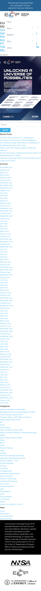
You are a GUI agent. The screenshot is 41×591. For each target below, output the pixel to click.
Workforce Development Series (12, 456)
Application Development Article (12, 458)
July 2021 (3, 249)
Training (3, 453)
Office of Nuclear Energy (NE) (11, 430)
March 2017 (4, 382)
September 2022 (6, 216)
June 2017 (4, 375)
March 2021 (4, 259)
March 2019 (4, 321)
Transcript (4, 468)
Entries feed (4, 514)
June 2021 (4, 252)
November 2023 (6, 185)
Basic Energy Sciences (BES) (11, 438)
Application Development (10, 474)
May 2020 (4, 285)
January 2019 (5, 326)
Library (9, 48)
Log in (2, 511)
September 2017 (6, 367)
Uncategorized (5, 471)
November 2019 (6, 300)
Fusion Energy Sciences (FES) (11, 415)
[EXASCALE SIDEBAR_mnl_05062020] (20, 120)
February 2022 (5, 234)
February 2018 (5, 354)
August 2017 (5, 370)
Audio (2, 450)
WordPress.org (6, 519)
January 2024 (5, 180)
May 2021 (3, 254)
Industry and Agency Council (11, 504)
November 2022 (6, 211)
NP (1, 422)
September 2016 (6, 398)
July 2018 (3, 341)
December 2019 (6, 298)
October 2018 (5, 334)
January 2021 (5, 265)
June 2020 (4, 283)
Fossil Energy (5, 427)
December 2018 (6, 329)
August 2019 (5, 308)
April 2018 (4, 349)
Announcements (6, 476)
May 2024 (3, 172)
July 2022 (3, 221)
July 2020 (3, 280)
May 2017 (3, 377)
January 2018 (5, 357)
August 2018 (5, 339)
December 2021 (6, 239)
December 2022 (6, 208)
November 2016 (6, 393)
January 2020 (5, 295)
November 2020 (6, 270)
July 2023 (3, 193)
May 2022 (3, 226)
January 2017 (5, 387)
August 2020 (5, 277)
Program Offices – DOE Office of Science (15, 417)
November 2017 (6, 362)
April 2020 (4, 288)
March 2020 (4, 290)
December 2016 (6, 390)
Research (10, 35)
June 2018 (4, 344)
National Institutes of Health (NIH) (12, 410)
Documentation (6, 497)
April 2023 (4, 201)
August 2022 (5, 219)
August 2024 (5, 170)
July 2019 (3, 311)
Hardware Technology (8, 481)
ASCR (2, 425)
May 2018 (3, 347)
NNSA (2, 440)
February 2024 (5, 178)
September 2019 (6, 306)
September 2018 (6, 336)
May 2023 (3, 198)
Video (2, 445)
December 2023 (6, 183)
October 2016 (5, 395)
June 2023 (4, 196)
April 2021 (3, 257)
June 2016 (4, 403)
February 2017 (5, 385)
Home (9, 22)
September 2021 (6, 247)
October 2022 (5, 213)
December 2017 (6, 359)
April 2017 (4, 380)
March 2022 (4, 231)
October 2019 (5, 303)
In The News (5, 499)
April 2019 (4, 318)
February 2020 (5, 293)
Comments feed (6, 516)
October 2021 (5, 244)
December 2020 (6, 267)
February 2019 (5, 323)
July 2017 (3, 372)
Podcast (3, 466)
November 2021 (6, 242)
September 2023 (6, 188)
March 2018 (4, 352)
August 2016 (5, 400)
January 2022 (5, 236)
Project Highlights (7, 463)
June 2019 (4, 313)
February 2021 (5, 262)
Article (2, 502)
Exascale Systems (7, 486)
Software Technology (8, 479)
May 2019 (3, 316)
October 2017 (5, 364)
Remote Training (6, 448)
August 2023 (5, 190)
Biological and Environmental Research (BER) (17, 412)
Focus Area (4, 484)
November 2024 (6, 167)
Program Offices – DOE (9, 461)
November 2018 (6, 331)
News (9, 41)
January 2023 (5, 206)
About (9, 28)
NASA (2, 443)
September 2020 (6, 275)
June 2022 (4, 224)
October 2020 (5, 272)
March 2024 (4, 175)
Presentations (5, 491)
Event (2, 494)
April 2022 (4, 229)
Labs (2, 489)
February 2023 (5, 203)
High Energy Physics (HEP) (10, 420)
